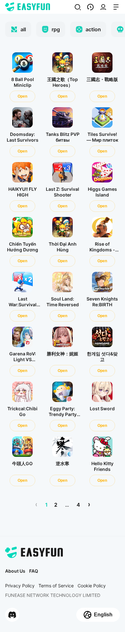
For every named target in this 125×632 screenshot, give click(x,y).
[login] (77, 7)
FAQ (33, 571)
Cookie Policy (92, 586)
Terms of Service (56, 586)
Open (22, 96)
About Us (15, 571)
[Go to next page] (89, 505)
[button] (90, 7)
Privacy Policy (20, 586)
